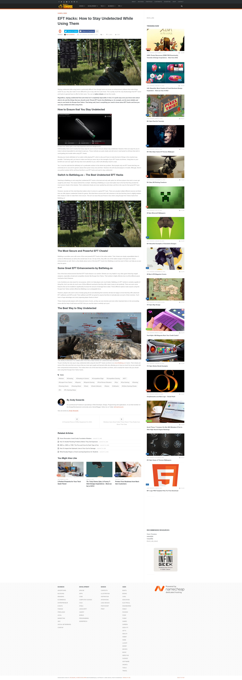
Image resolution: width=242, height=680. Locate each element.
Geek (65, 13)
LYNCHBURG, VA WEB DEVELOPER (77, 677)
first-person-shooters (105, 382)
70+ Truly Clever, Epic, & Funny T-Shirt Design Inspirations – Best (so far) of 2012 (99, 483)
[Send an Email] (67, 1)
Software (125, 661)
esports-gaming (89, 382)
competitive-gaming (113, 378)
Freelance (61, 612)
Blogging (61, 593)
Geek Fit (125, 627)
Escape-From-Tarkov (66, 382)
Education (126, 599)
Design (81, 6)
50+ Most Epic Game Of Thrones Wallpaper (160, 152)
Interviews (105, 599)
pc (60, 390)
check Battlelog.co (119, 363)
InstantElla (150, 538)
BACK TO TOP (180, 677)
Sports (125, 664)
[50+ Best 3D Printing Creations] (165, 167)
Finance (60, 609)
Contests (104, 590)
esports (78, 382)
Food (124, 615)
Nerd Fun (125, 655)
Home (124, 640)
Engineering (126, 606)
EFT (125, 378)
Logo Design (105, 603)
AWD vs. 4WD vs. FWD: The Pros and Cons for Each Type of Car (79, 445)
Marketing (61, 618)
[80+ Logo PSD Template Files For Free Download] (165, 475)
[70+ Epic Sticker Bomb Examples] (165, 350)
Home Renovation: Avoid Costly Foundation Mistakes (75, 438)
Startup (60, 627)
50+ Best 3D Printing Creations (157, 182)
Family (124, 609)
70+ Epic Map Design (153, 305)
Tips (119, 6)
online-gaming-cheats (130, 386)
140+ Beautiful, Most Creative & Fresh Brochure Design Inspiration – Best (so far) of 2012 (164, 89)
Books (124, 593)
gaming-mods (76, 386)
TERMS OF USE (126, 677)
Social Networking (64, 624)
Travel (124, 671)
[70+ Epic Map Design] (165, 289)
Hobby (124, 637)
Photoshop (105, 606)
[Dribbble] (77, 1)
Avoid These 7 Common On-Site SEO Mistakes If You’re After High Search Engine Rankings (164, 428)
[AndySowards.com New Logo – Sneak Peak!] (165, 381)
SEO (59, 621)
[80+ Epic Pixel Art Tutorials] (165, 106)
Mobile (81, 615)
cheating (70, 378)
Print (103, 609)
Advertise (167, 1)
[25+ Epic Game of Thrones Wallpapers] (165, 444)
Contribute (158, 1)
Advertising (62, 590)
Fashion (125, 612)
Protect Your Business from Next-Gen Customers (127, 482)
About (134, 1)
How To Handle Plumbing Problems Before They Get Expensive (78, 441)
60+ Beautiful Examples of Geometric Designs (161, 243)
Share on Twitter (73, 31)
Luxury (124, 643)
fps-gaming (125, 382)
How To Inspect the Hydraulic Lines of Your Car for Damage (77, 448)
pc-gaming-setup (70, 390)
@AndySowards (118, 407)
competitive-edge (98, 378)
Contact (180, 1)
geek (86, 386)
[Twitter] (61, 1)
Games (60, 13)
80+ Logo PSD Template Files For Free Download (162, 490)
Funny (124, 618)
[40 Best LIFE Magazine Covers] (165, 259)
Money (124, 646)
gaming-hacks (64, 386)
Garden (125, 624)
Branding (61, 596)
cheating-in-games (83, 378)
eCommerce (62, 599)
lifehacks (116, 386)
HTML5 (81, 606)
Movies (124, 649)
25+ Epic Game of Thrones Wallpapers (159, 460)
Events (60, 606)
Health (124, 633)
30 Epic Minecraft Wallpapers (156, 213)
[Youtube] (64, 1)
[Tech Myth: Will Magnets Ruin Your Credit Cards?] (165, 320)
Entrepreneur (63, 603)
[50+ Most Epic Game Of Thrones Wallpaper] (165, 136)
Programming (84, 618)
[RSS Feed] (69, 1)
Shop (174, 1)
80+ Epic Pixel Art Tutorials (155, 121)
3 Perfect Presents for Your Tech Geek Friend (69, 482)
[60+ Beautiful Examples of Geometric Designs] (165, 228)
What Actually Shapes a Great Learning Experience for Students (78, 452)
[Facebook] (59, 1)
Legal (60, 615)
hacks (107, 386)
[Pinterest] (72, 1)
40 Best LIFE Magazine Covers (156, 274)
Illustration (105, 593)
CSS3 (80, 603)
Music (124, 652)
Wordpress (83, 621)
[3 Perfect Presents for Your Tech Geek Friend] (71, 469)
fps (117, 382)
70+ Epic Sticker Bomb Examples (157, 366)
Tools (124, 667)
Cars (124, 596)
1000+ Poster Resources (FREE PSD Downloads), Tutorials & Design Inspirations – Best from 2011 (162, 56)
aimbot (62, 378)
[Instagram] (74, 1)
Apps (81, 593)
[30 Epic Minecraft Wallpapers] (165, 197)
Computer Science (85, 599)
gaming (135, 382)
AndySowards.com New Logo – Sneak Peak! (161, 396)
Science (125, 658)
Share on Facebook (88, 31)
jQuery (81, 612)
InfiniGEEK (150, 536)
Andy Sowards (70, 34)
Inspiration (105, 596)
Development (92, 6)
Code (81, 596)
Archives (141, 1)
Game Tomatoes (152, 534)
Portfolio (149, 1)
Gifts (124, 630)
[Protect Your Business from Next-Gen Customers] (128, 469)
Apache (81, 590)
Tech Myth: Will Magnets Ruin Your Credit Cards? (163, 335)
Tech (102, 6)
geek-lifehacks (96, 386)
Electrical (126, 603)
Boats (124, 590)
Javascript (83, 609)
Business (111, 6)
